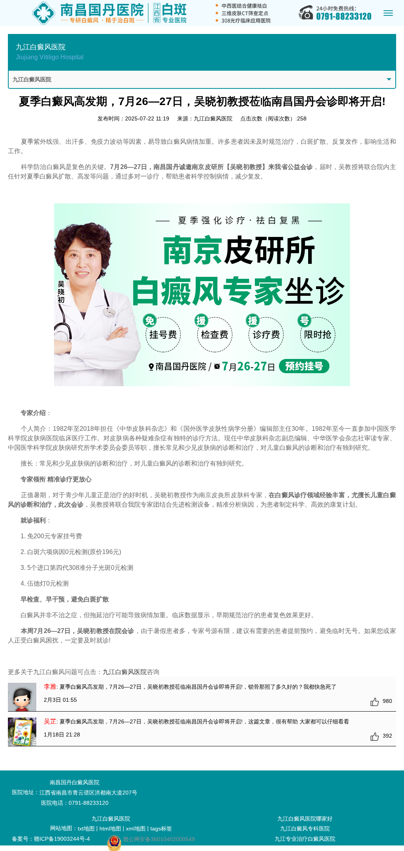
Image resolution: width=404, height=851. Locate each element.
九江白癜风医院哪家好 (305, 818)
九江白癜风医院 (125, 672)
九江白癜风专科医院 (305, 828)
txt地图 (86, 828)
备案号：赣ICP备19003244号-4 (51, 839)
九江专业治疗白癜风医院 (305, 839)
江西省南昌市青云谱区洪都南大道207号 (88, 792)
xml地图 (136, 828)
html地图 (110, 828)
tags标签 (161, 828)
